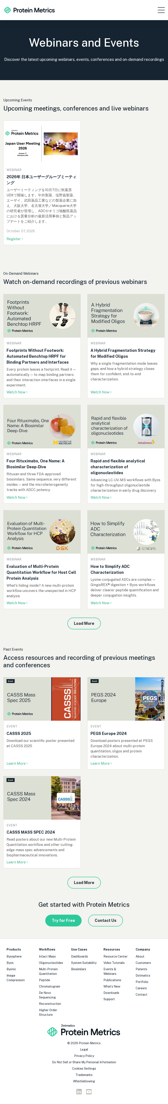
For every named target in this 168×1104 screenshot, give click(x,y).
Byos (10, 963)
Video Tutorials (114, 963)
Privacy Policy (84, 1056)
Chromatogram (49, 986)
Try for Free (63, 920)
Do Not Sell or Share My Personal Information (84, 1062)
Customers (143, 963)
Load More (84, 623)
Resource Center (115, 956)
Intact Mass (47, 956)
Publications (112, 980)
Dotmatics (143, 975)
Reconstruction (50, 1003)
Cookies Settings (84, 1068)
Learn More (16, 763)
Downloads (111, 993)
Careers (141, 988)
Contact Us (105, 920)
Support (109, 999)
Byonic (11, 969)
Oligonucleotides (51, 963)
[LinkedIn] (79, 1093)
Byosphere (14, 956)
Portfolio (142, 982)
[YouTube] (89, 1093)
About (140, 956)
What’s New (111, 986)
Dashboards (79, 956)
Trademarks (84, 1075)
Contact (141, 994)
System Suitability (83, 963)
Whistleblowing (84, 1081)
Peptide (44, 980)
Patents (141, 969)
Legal (84, 1049)
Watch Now (16, 392)
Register (14, 239)
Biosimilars (78, 969)
